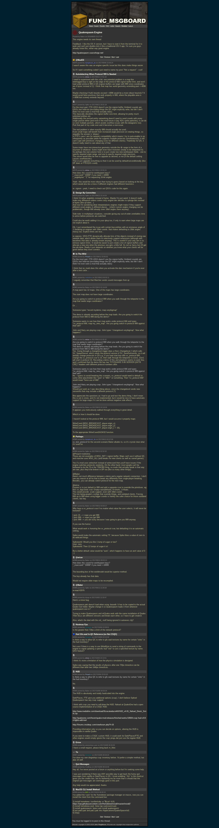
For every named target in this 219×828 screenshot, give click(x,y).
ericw (87, 77)
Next (113, 57)
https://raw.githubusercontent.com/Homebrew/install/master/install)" (102, 804)
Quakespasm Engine (90, 32)
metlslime (88, 277)
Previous (107, 57)
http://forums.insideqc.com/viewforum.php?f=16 (93, 725)
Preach (87, 257)
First (101, 57)
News (91, 26)
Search (117, 26)
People (102, 26)
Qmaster (88, 627)
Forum (96, 26)
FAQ (107, 26)
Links (112, 26)
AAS (86, 792)
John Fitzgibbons (100, 824)
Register (124, 26)
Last (117, 57)
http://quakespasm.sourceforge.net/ (88, 53)
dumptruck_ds (90, 63)
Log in (131, 26)
